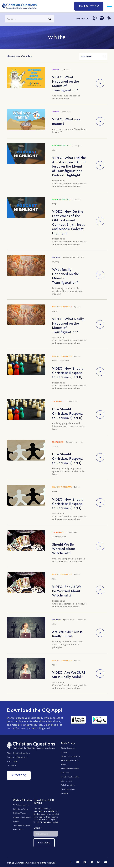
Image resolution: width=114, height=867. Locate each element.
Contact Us (12, 765)
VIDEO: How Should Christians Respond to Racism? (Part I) (67, 503)
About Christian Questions (18, 753)
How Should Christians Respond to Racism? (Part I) (67, 458)
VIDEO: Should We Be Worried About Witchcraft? (66, 590)
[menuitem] (108, 6)
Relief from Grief (68, 785)
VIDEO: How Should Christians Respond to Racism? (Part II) (67, 372)
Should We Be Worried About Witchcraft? (64, 548)
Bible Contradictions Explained (70, 770)
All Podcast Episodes (21, 805)
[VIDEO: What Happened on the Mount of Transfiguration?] (26, 77)
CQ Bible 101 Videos (21, 825)
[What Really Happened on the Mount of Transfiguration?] (26, 267)
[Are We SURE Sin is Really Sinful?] (26, 630)
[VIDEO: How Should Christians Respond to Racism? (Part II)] (26, 366)
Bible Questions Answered (68, 791)
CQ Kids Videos (19, 813)
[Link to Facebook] (71, 862)
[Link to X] (85, 862)
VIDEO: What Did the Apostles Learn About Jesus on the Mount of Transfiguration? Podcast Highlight (69, 166)
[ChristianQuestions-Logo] (19, 9)
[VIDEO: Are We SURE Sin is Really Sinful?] (26, 670)
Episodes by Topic (20, 809)
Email (38, 827)
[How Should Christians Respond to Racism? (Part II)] (26, 411)
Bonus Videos (18, 829)
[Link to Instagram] (99, 862)
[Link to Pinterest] (92, 862)
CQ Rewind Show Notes (17, 757)
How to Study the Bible (71, 756)
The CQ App (12, 761)
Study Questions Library (68, 750)
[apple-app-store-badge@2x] (78, 720)
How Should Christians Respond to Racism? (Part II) (67, 413)
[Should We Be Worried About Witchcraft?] (26, 544)
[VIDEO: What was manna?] (26, 120)
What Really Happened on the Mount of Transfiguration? (65, 276)
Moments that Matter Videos (22, 819)
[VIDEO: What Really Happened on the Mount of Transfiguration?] (26, 317)
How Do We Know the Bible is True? (70, 779)
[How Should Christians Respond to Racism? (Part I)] (26, 452)
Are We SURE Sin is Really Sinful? (67, 633)
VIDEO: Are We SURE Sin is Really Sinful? (69, 674)
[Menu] (108, 6)
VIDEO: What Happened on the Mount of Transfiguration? (65, 83)
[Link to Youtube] (78, 862)
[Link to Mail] (106, 862)
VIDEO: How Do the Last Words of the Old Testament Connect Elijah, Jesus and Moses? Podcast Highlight (68, 222)
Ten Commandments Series (70, 762)
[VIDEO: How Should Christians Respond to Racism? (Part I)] (26, 497)
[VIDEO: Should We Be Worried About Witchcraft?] (26, 586)
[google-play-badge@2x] (99, 720)
